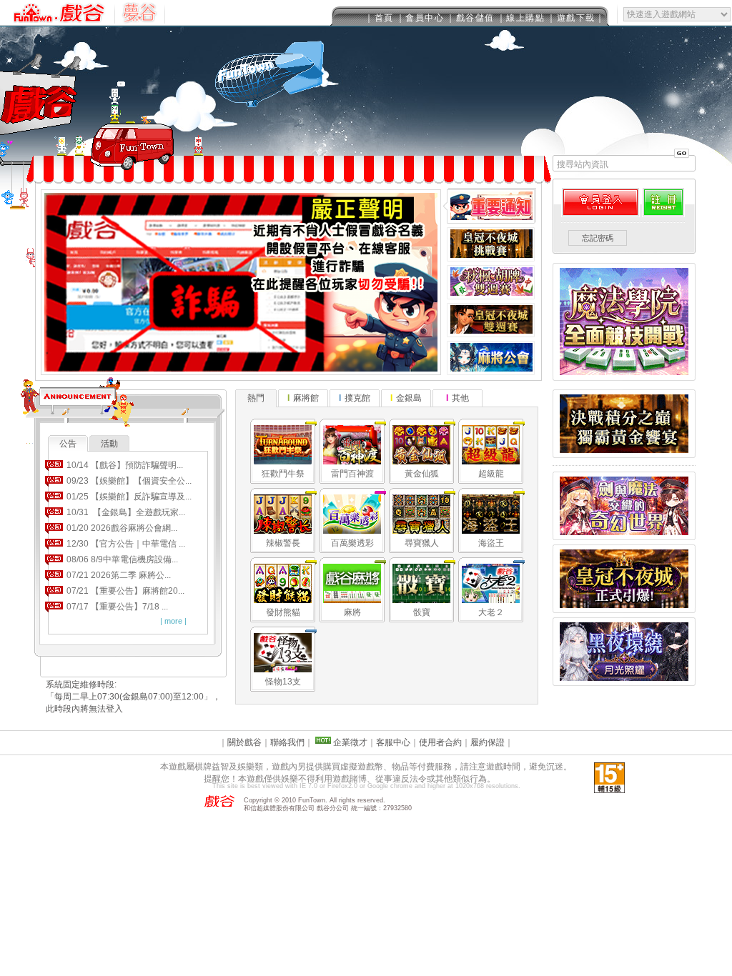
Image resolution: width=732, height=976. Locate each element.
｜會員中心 (420, 18)
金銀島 (409, 398)
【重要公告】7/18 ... (129, 607)
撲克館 (357, 398)
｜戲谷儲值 (470, 18)
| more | (173, 621)
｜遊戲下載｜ (576, 18)
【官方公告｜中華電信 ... (138, 544)
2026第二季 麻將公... (131, 575)
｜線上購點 (521, 18)
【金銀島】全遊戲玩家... (138, 512)
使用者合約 (440, 742)
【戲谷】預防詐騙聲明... (137, 465)
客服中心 (393, 742)
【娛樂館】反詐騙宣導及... (141, 497)
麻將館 (306, 398)
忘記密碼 (597, 238)
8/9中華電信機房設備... (134, 559)
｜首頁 (379, 18)
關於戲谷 (244, 742)
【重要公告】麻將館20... (137, 591)
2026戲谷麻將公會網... (134, 528)
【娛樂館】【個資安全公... (141, 481)
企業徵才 (349, 742)
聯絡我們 (287, 742)
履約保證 (487, 742)
